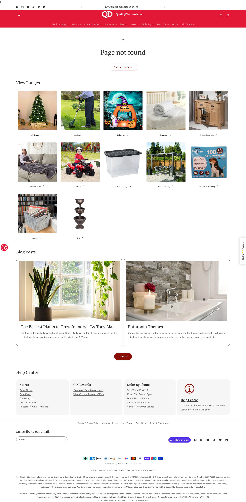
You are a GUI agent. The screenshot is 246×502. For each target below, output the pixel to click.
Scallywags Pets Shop (207, 187)
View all (123, 356)
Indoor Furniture (207, 135)
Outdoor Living (164, 187)
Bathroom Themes (145, 326)
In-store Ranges (28, 402)
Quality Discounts (118, 464)
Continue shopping (123, 67)
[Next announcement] (165, 7)
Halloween (121, 135)
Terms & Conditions (159, 423)
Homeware (164, 135)
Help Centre (27, 372)
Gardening (78, 135)
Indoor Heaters (35, 187)
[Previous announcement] (81, 7)
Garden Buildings (121, 187)
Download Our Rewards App (88, 390)
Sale (78, 238)
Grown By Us (27, 398)
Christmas (35, 135)
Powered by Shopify (133, 464)
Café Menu (25, 394)
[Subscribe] (64, 439)
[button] (19, 15)
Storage (35, 238)
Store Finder (26, 390)
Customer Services (110, 423)
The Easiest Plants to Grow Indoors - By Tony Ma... (68, 326)
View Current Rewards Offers (88, 394)
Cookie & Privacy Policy (88, 423)
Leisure (78, 187)
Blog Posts (26, 252)
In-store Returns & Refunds (34, 406)
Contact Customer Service (140, 406)
